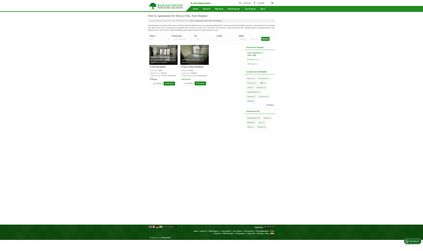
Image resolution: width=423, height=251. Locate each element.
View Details (157, 83)
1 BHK (249, 55)
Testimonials (240, 233)
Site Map (260, 233)
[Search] (272, 2)
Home (195, 9)
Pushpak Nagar (252, 92)
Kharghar (260, 87)
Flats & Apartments (254, 53)
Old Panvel (263, 96)
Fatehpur (260, 127)
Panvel (249, 78)
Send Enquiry (169, 83)
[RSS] (272, 233)
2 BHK (254, 55)
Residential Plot (252, 59)
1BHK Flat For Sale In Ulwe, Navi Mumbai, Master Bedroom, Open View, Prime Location (163, 59)
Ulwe (187, 21)
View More (270, 105)
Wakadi (249, 101)
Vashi (249, 87)
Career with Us (226, 231)
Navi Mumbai (158, 21)
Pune (260, 122)
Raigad (265, 118)
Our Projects (250, 9)
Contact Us (251, 233)
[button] (202, 3)
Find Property (234, 9)
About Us (206, 9)
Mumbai (250, 122)
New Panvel (263, 78)
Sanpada (250, 96)
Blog (267, 233)
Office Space (251, 64)
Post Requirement (262, 231)
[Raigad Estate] (166, 6)
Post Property (249, 231)
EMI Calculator (228, 233)
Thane (249, 127)
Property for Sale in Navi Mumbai (174, 21)
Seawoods (250, 83)
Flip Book (219, 9)
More (263, 9)
